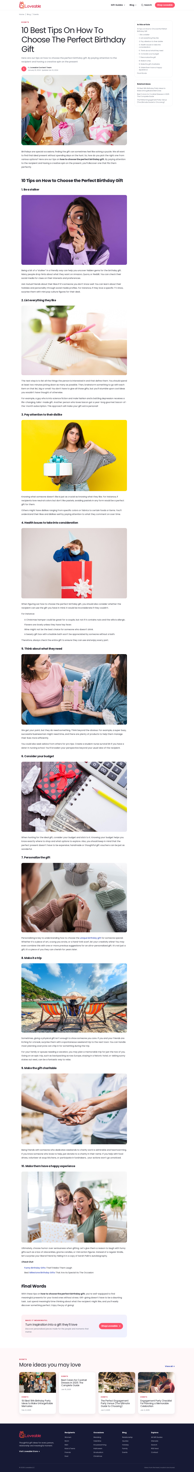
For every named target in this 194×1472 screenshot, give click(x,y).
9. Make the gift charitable (149, 64)
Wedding (97, 1437)
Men (66, 1445)
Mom (67, 1441)
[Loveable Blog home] (30, 5)
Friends (68, 1452)
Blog (132, 5)
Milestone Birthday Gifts (42, 1272)
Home (21, 14)
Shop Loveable (165, 5)
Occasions (98, 1432)
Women (68, 1437)
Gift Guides (117, 5)
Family (125, 1448)
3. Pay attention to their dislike (151, 41)
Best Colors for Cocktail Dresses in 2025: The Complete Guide (153, 95)
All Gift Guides (156, 1437)
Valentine (97, 1441)
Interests (154, 1441)
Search (154, 1445)
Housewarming (99, 1445)
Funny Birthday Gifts (35, 1267)
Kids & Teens (70, 1448)
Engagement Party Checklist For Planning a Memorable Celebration (156, 1403)
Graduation (98, 1452)
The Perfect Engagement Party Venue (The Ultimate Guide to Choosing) (152, 101)
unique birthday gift (90, 937)
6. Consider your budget (149, 54)
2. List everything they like (149, 38)
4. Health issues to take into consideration (150, 46)
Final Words (142, 73)
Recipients (70, 1432)
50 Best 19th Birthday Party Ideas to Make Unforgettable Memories (151, 89)
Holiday (125, 1445)
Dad (66, 1456)
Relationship (127, 1437)
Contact (154, 1452)
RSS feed (154, 1448)
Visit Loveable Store (29, 1451)
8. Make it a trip (145, 61)
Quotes (125, 1441)
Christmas (97, 1456)
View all (170, 1366)
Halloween (97, 1448)
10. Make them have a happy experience (150, 68)
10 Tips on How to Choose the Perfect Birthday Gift (152, 30)
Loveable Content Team (41, 67)
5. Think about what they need (151, 50)
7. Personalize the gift (147, 57)
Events (36, 14)
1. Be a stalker (144, 35)
